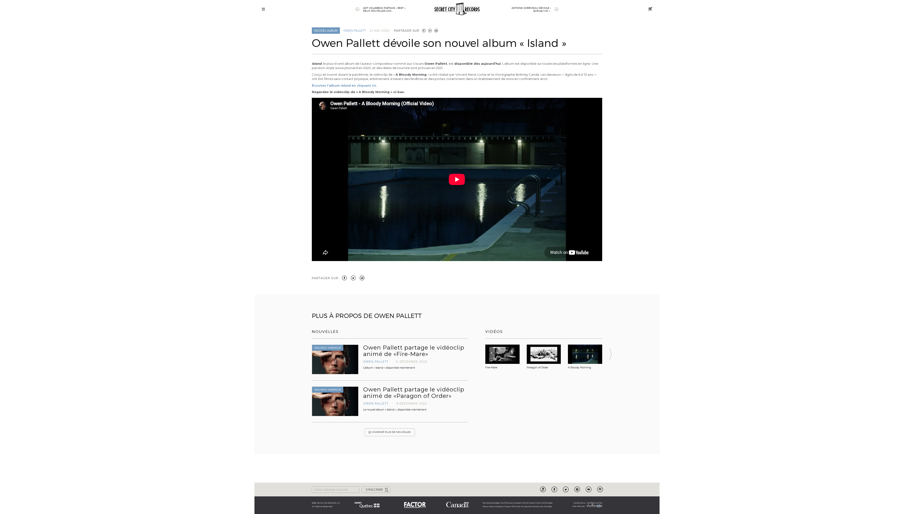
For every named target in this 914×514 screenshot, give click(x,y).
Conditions (579, 503)
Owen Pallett (354, 30)
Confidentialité (594, 503)
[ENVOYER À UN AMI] (436, 30)
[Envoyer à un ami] (362, 277)
